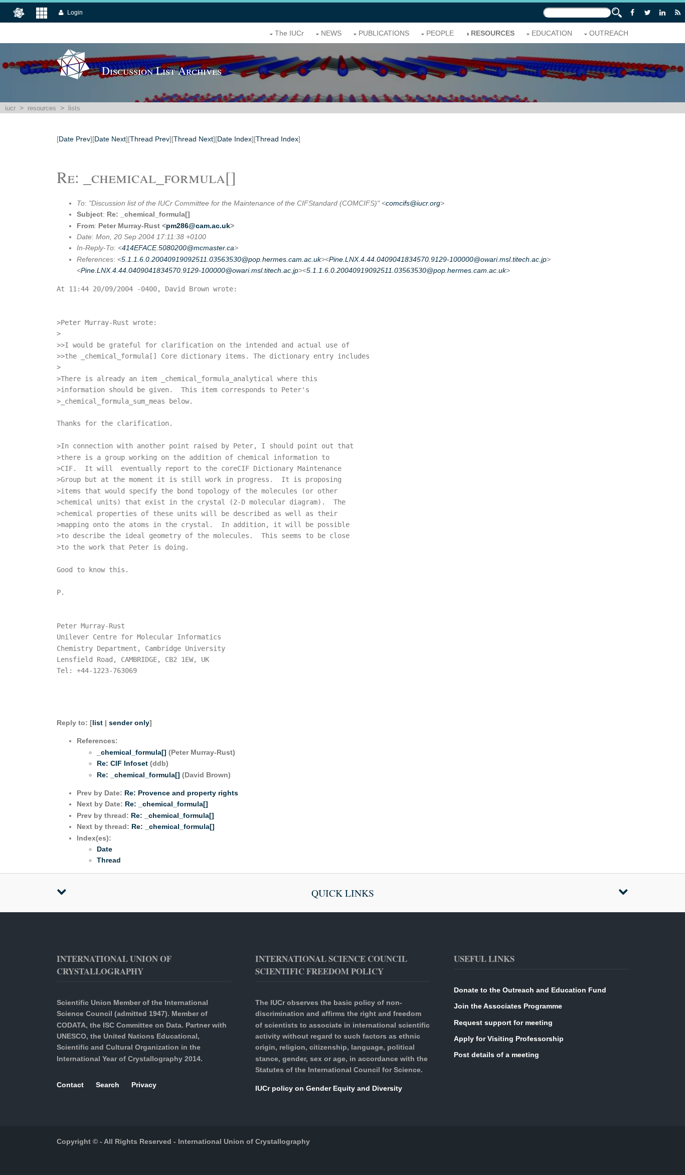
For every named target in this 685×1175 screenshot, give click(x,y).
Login (75, 12)
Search (107, 1085)
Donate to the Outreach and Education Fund (530, 990)
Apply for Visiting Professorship (509, 1039)
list (97, 723)
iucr (10, 108)
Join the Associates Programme (508, 1006)
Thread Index (277, 139)
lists (74, 108)
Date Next (110, 139)
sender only (129, 723)
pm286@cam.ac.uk (198, 226)
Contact (70, 1085)
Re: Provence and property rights (181, 793)
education (552, 33)
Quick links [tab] (342, 893)
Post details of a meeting (496, 1055)
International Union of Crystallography (244, 1141)
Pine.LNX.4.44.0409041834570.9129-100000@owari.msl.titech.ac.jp (438, 259)
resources (493, 33)
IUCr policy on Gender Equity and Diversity (328, 1088)
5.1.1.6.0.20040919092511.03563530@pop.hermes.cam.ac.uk (221, 259)
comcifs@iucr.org (413, 203)
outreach (608, 33)
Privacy (143, 1085)
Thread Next (193, 139)
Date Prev (74, 139)
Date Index (234, 139)
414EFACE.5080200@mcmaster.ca (178, 248)
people (440, 33)
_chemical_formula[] (131, 752)
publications (384, 33)
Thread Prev (149, 139)
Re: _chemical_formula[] (138, 775)
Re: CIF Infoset (122, 763)
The (289, 33)
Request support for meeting (503, 1023)
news (331, 33)
